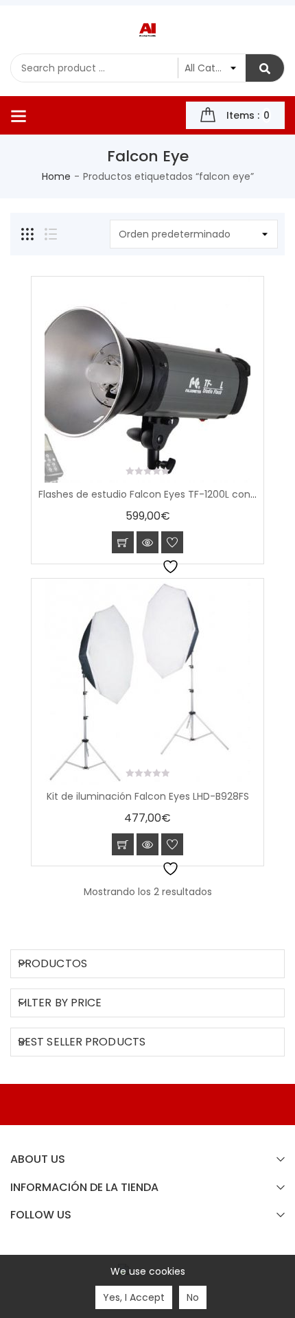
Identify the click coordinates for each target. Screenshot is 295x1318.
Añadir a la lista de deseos (172, 542)
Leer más (123, 844)
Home (56, 176)
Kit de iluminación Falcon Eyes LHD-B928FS (148, 796)
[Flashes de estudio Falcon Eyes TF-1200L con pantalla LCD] (147, 380)
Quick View (147, 542)
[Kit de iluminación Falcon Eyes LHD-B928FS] (147, 682)
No (193, 1297)
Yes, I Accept (134, 1297)
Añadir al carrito (123, 542)
